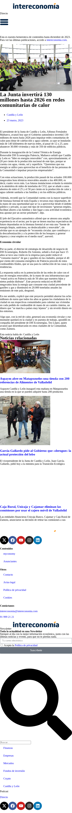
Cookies (7, 597)
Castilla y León (15, 114)
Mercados (8, 763)
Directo (4, 13)
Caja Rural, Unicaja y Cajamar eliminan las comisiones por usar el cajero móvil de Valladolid (33, 508)
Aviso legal (9, 582)
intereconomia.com (57, 40)
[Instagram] (29, 540)
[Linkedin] (37, 540)
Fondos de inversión (14, 770)
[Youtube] (21, 540)
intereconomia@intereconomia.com (19, 611)
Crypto (7, 778)
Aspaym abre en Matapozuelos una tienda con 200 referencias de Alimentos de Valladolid (34, 380)
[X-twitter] (4, 540)
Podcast (4, 791)
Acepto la (21, 645)
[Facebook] (12, 540)
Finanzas (8, 748)
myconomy (9, 553)
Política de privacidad (14, 590)
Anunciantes (10, 561)
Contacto (8, 574)
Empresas (8, 755)
